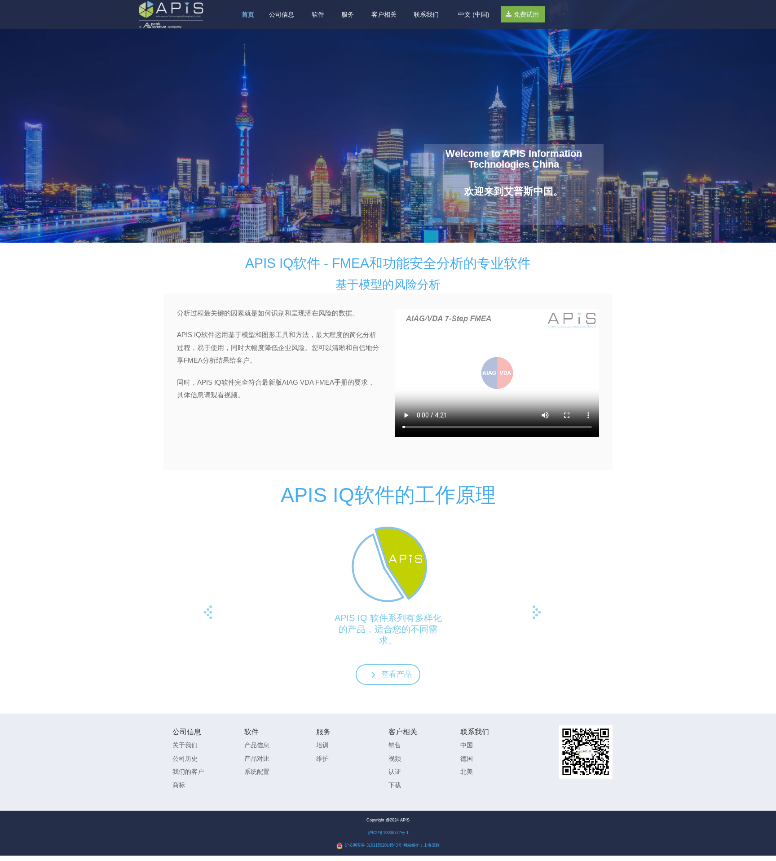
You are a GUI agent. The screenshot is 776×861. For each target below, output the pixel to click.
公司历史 (185, 758)
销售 (394, 745)
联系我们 (426, 14)
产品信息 (256, 745)
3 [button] (471, 220)
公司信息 (281, 14)
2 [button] (453, 220)
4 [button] (489, 220)
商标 (178, 785)
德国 (466, 758)
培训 (322, 745)
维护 (322, 758)
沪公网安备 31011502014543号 (373, 845)
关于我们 (185, 745)
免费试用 (526, 13)
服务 (347, 14)
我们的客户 (188, 771)
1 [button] (435, 220)
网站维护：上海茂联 (421, 845)
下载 (394, 785)
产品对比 (256, 758)
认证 (394, 771)
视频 (394, 758)
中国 (466, 745)
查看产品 (396, 674)
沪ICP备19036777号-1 (388, 832)
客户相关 (384, 14)
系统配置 (256, 771)
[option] (514, 173)
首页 (248, 14)
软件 (318, 14)
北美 (466, 771)
